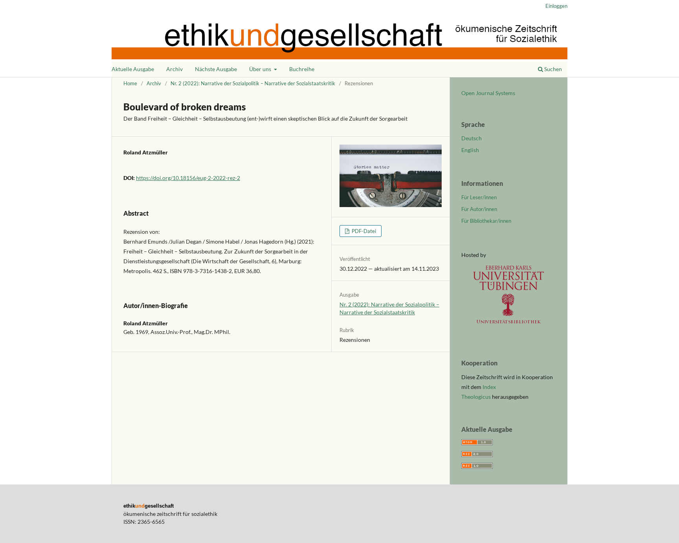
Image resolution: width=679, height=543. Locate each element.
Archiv (174, 69)
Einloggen (556, 6)
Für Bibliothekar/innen (486, 221)
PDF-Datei (363, 231)
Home (130, 83)
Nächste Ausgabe (216, 69)
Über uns (260, 69)
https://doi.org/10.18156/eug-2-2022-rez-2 (188, 177)
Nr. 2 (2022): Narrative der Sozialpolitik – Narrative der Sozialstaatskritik (253, 83)
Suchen (552, 69)
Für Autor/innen (479, 209)
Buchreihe (301, 69)
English (470, 150)
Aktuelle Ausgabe (133, 69)
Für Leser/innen (479, 197)
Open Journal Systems (488, 93)
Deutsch (471, 138)
